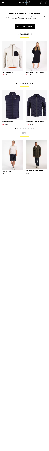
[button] (3, 2)
